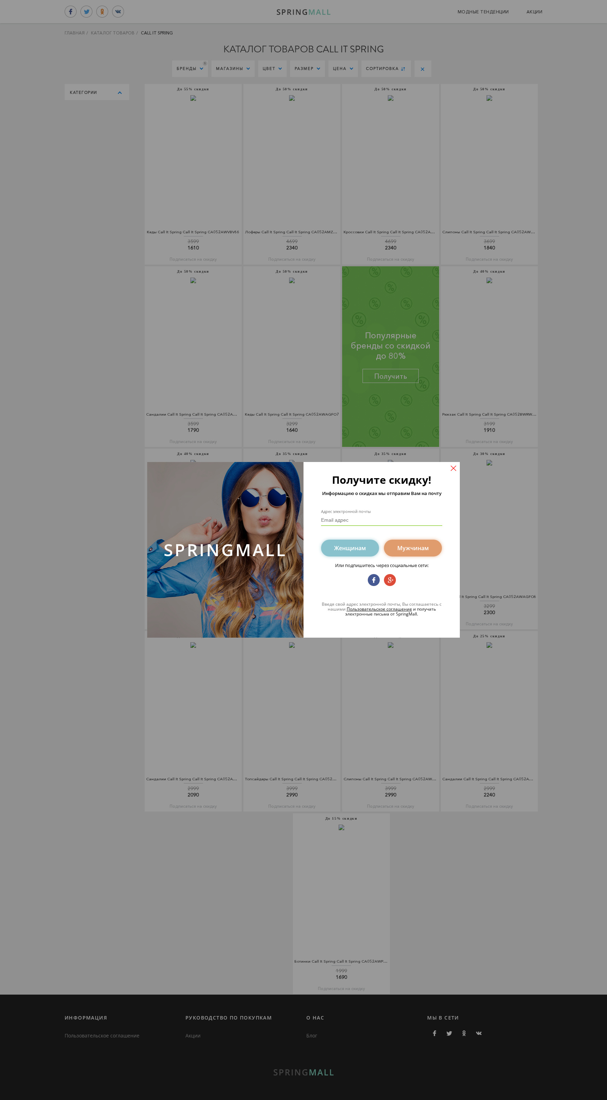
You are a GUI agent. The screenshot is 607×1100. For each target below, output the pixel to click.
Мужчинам (413, 548)
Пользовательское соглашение (379, 609)
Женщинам (350, 548)
